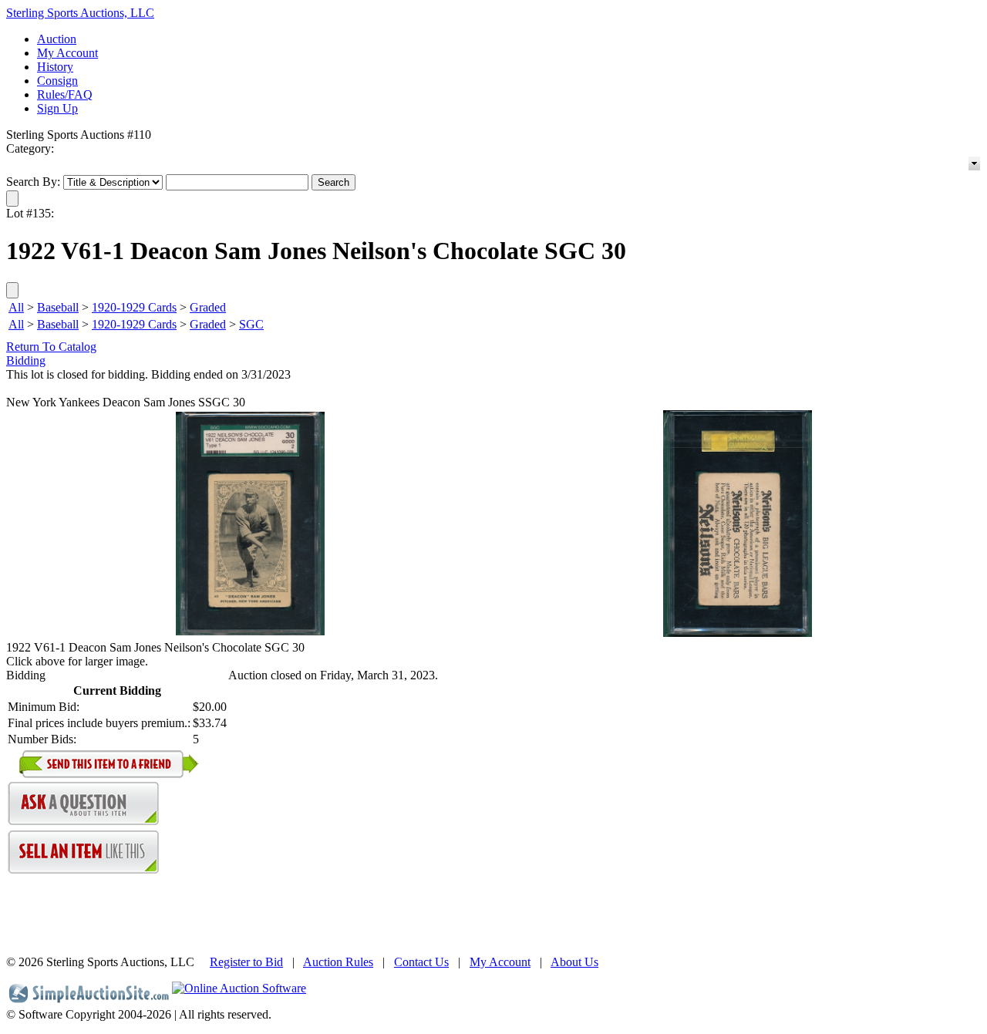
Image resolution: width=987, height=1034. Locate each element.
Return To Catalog (51, 346)
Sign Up (57, 108)
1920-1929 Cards (134, 307)
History (55, 66)
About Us (574, 961)
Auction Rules (338, 961)
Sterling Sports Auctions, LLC (80, 12)
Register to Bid (246, 961)
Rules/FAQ (65, 94)
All (16, 307)
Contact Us (421, 961)
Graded (208, 307)
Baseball (58, 307)
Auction (56, 38)
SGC (251, 324)
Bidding (25, 360)
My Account (67, 52)
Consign (57, 80)
